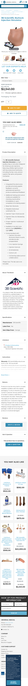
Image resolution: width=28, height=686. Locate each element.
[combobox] (14, 6)
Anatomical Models (5, 11)
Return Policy (5, 653)
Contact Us (4, 649)
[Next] (25, 58)
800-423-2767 (9, 622)
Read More (4, 375)
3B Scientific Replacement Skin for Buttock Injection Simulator (14, 138)
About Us (3, 636)
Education (16, 10)
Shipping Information (7, 651)
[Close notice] (19, 656)
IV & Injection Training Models (7, 13)
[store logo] (9, 2)
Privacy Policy (10, 674)
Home (2, 10)
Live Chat (3, 640)
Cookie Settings (10, 678)
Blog (2, 638)
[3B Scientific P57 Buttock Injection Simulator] (7, 58)
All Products (9, 10)
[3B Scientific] (14, 285)
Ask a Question (14, 444)
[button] (22, 125)
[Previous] (2, 58)
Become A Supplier (6, 642)
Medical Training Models (17, 11)
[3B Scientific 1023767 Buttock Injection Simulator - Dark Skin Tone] (13, 58)
